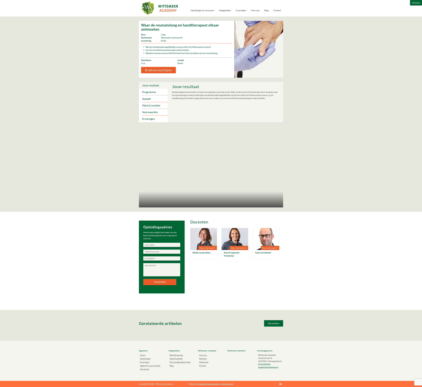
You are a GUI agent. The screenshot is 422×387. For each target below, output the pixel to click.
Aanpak (146, 98)
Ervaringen (241, 10)
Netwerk (416, 3)
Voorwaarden (150, 112)
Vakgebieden (225, 10)
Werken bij (203, 362)
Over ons (255, 10)
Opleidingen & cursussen (202, 10)
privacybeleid (227, 384)
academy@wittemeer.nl (268, 367)
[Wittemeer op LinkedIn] (281, 384)
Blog (266, 10)
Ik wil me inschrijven (158, 70)
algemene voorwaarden (209, 384)
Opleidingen (145, 358)
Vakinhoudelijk (176, 358)
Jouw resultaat (150, 85)
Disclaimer (144, 369)
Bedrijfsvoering (176, 355)
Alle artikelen (273, 323)
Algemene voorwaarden (150, 366)
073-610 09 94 (264, 364)
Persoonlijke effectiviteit (180, 362)
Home (142, 355)
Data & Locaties (151, 105)
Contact (277, 10)
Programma (149, 92)
